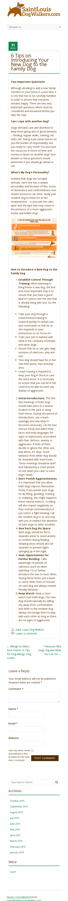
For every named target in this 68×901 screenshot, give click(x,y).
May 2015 (15, 829)
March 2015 (16, 841)
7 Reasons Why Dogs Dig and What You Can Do (49, 650)
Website (14, 738)
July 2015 (14, 818)
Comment (16, 689)
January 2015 (17, 852)
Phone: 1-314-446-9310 (19, 897)
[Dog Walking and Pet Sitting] (34, 16)
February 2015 (18, 846)
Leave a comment (26, 633)
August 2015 (16, 812)
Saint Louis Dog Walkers (30, 629)
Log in (13, 871)
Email (13, 723)
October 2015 (17, 800)
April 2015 (15, 835)
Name (13, 709)
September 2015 (19, 806)
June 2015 (15, 823)
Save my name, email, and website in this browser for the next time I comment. (19, 755)
